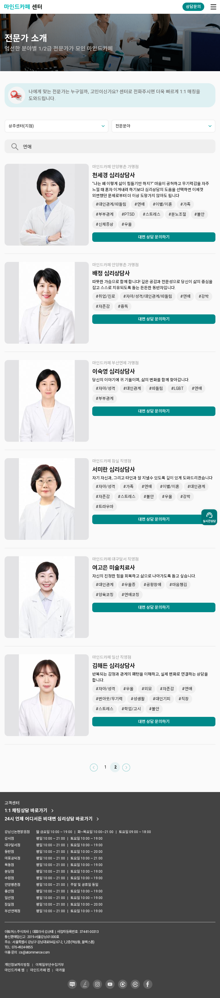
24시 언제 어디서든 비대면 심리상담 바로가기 (49, 819)
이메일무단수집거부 (50, 965)
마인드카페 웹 (14, 970)
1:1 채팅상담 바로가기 (26, 810)
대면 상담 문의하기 (154, 237)
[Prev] (94, 767)
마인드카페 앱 (40, 970)
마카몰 (60, 970)
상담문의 (193, 6)
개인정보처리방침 (17, 965)
